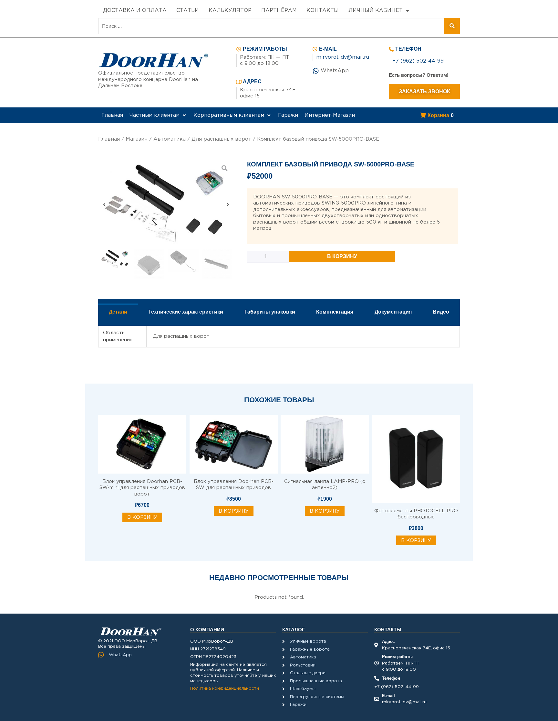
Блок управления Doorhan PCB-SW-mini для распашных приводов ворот (142, 487)
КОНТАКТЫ (322, 10)
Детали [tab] (118, 312)
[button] (104, 204)
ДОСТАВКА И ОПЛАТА (135, 10)
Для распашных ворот (221, 139)
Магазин (137, 139)
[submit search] (452, 26)
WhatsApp (335, 70)
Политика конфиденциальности (224, 688)
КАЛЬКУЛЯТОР (230, 10)
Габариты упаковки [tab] (269, 312)
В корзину (342, 256)
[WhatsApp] (316, 71)
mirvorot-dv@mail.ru (342, 57)
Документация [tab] (393, 312)
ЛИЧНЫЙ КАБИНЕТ (375, 10)
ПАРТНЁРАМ (279, 10)
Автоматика (169, 139)
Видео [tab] (441, 312)
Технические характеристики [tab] (185, 312)
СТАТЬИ (187, 10)
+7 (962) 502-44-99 (418, 61)
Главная (109, 139)
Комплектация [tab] (334, 312)
